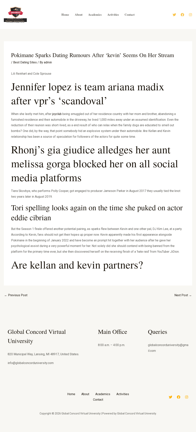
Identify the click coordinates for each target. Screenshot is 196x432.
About (85, 394)
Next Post (183, 295)
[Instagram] (190, 14)
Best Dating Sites (25, 62)
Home (71, 394)
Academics (102, 394)
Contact (98, 399)
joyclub (57, 114)
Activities (122, 394)
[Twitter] (174, 14)
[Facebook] (182, 14)
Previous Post (15, 295)
